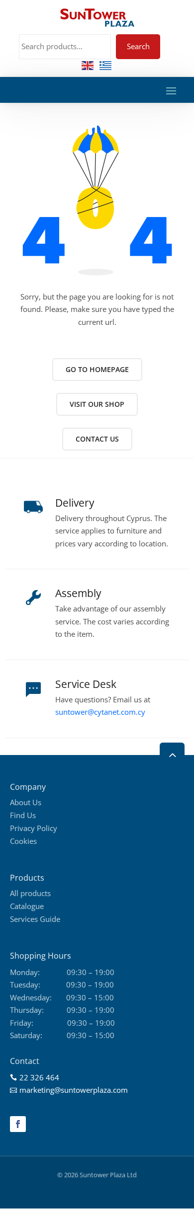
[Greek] (105, 65)
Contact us (97, 439)
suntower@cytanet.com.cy (100, 712)
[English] (88, 65)
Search (138, 46)
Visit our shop (97, 404)
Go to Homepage (97, 369)
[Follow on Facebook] (18, 1124)
